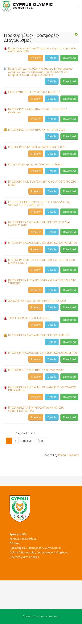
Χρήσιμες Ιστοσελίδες (23, 538)
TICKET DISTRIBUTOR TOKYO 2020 (28, 318)
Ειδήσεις (15, 543)
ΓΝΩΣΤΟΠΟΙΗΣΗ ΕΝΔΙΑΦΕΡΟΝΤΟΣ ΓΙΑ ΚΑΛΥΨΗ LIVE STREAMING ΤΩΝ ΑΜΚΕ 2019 (39, 203)
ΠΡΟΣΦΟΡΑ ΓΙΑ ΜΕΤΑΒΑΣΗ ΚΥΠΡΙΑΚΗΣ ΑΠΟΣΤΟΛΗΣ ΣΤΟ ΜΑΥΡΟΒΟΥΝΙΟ (42, 261)
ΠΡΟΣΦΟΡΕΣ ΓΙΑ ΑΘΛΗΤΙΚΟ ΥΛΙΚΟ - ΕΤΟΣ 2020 (36, 129)
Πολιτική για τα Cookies (24, 557)
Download (69, 58)
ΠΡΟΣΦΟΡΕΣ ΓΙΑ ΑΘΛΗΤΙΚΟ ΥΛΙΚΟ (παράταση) (36, 370)
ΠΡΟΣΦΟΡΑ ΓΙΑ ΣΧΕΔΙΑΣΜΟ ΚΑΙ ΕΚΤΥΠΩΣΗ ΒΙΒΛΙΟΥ (39, 335)
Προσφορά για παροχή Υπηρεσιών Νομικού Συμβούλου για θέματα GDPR (43, 49)
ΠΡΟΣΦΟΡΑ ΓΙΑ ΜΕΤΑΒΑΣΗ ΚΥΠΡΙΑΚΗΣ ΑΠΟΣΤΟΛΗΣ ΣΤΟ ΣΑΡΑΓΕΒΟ (42, 282)
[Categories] (76, 34)
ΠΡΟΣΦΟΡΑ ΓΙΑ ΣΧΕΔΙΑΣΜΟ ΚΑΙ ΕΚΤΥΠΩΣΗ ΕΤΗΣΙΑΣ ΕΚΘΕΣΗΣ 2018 (39, 223)
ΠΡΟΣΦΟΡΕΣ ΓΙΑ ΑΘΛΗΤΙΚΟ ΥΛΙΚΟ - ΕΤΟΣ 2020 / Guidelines (37, 110)
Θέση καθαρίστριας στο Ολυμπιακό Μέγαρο (35, 164)
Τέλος (39, 441)
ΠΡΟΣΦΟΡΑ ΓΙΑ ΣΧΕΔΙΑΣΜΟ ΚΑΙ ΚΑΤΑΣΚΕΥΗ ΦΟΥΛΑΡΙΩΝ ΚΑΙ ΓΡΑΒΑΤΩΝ (42, 388)
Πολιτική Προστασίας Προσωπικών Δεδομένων (39, 552)
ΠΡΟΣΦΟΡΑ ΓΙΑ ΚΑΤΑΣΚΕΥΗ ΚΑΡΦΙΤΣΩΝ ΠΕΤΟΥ (36, 147)
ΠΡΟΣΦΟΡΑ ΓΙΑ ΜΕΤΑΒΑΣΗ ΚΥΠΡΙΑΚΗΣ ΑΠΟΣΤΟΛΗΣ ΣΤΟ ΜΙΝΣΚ (42, 183)
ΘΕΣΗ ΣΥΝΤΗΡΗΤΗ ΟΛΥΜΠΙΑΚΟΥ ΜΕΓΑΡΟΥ (34, 92)
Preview (36, 58)
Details (51, 58)
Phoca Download (68, 455)
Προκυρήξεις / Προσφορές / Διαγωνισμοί (35, 548)
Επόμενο (26, 441)
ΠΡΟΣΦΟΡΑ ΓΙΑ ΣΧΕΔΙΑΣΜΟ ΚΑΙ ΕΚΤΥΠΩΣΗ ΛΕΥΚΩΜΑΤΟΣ (42, 242)
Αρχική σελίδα (18, 534)
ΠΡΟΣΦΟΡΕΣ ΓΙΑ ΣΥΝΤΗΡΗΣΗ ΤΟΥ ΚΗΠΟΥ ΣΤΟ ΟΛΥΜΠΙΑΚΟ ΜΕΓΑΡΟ (36, 409)
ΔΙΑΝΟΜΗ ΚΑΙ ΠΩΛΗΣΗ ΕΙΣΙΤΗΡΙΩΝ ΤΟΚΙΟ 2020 (37, 300)
